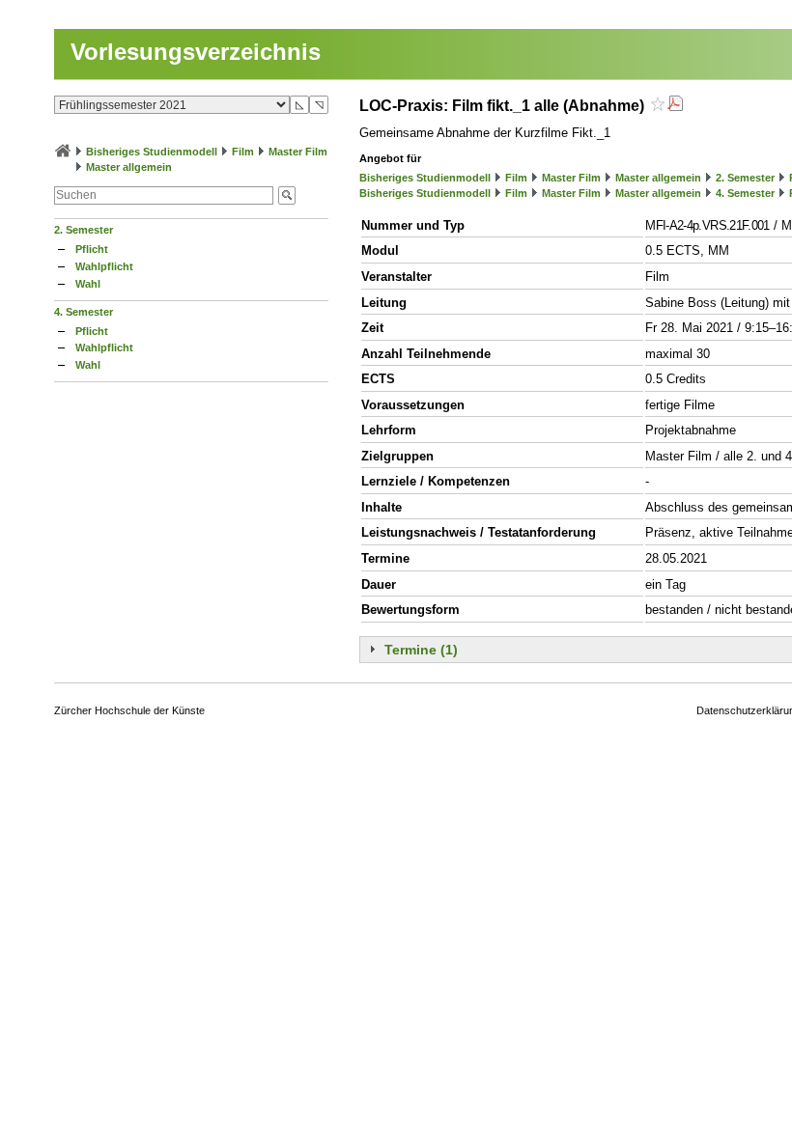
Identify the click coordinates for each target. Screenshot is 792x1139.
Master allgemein (129, 167)
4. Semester (83, 312)
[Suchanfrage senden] (287, 195)
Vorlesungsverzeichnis (196, 52)
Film (243, 151)
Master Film (298, 151)
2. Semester (83, 230)
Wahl (87, 284)
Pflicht (91, 249)
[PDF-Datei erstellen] (675, 105)
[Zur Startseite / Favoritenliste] (62, 151)
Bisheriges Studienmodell (151, 151)
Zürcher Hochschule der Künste (129, 710)
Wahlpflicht (104, 266)
